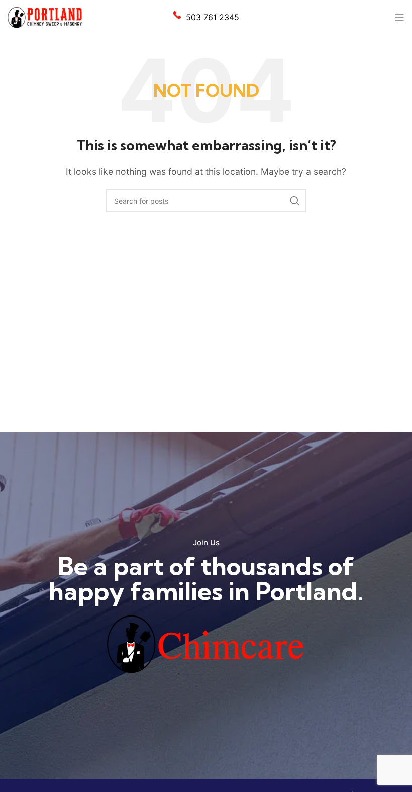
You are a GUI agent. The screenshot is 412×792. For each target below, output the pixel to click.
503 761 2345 (212, 17)
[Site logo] (45, 17)
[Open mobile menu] (399, 18)
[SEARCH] (294, 200)
